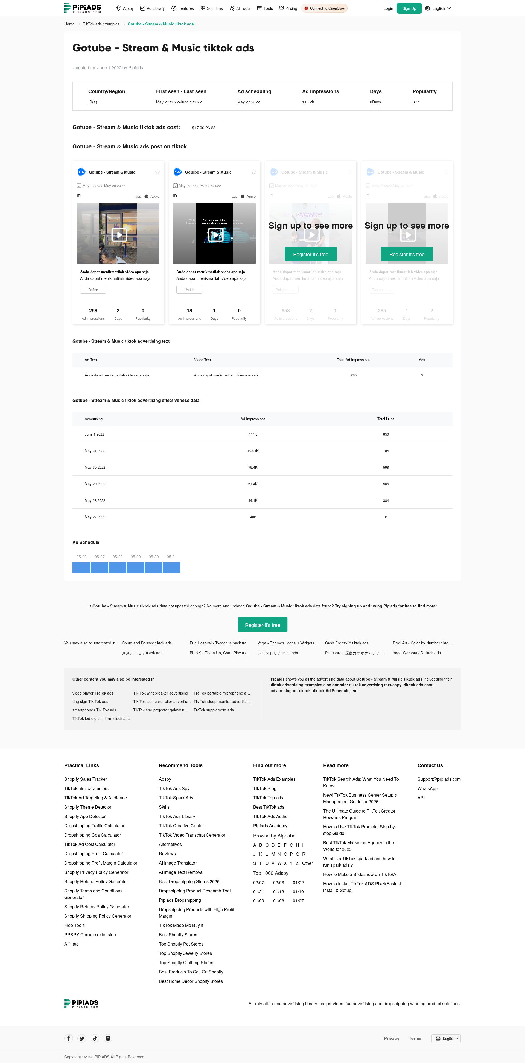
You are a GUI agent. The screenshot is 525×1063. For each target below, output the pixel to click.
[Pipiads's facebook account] (68, 1038)
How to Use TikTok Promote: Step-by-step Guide (359, 829)
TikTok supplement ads (214, 710)
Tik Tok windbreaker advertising (160, 693)
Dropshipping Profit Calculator (93, 853)
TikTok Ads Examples (274, 779)
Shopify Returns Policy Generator (96, 906)
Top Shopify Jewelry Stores (185, 953)
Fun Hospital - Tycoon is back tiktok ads (224, 643)
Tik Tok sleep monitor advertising (222, 701)
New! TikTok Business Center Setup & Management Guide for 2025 (360, 798)
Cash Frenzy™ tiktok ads (347, 643)
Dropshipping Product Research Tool (195, 891)
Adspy (165, 779)
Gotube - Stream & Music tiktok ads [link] (161, 24)
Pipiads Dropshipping (180, 900)
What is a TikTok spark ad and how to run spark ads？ (359, 861)
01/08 (278, 900)
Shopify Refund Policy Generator (96, 881)
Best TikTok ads (268, 807)
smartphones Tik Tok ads (94, 710)
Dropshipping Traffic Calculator (94, 825)
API (421, 797)
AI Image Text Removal (181, 872)
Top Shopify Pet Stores (181, 944)
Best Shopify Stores (178, 934)
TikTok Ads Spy (174, 788)
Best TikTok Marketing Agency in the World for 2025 (358, 845)
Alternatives (170, 844)
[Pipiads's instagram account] (108, 1038)
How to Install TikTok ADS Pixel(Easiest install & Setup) (362, 886)
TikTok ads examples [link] (102, 24)
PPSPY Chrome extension (90, 934)
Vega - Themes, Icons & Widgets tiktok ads (291, 643)
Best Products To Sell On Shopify (191, 972)
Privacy (391, 1038)
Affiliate (71, 944)
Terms (415, 1038)
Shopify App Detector (85, 816)
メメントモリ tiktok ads (142, 652)
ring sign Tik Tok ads (90, 701)
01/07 (298, 900)
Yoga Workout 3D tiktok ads (417, 652)
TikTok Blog (264, 788)
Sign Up (409, 8)
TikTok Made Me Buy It (181, 925)
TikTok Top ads (268, 797)
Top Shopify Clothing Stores (186, 962)
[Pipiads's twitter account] (81, 1038)
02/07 (258, 882)
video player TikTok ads (92, 693)
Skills (164, 807)
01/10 (298, 891)
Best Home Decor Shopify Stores (191, 981)
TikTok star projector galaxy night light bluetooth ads (163, 710)
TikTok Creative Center (181, 825)
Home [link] (70, 24)
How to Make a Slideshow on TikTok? (359, 874)
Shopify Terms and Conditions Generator (93, 894)
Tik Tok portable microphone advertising (224, 693)
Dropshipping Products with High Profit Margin (196, 912)
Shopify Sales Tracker (85, 779)
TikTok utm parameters (86, 788)
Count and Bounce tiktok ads (147, 643)
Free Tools (74, 925)
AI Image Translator (178, 863)
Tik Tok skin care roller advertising (162, 701)
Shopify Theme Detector (87, 807)
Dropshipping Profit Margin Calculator (100, 863)
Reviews (167, 853)
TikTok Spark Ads (176, 797)
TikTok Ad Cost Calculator (89, 844)
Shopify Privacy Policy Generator (96, 872)
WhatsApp (428, 788)
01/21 (258, 891)
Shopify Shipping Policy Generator (97, 916)
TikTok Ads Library (177, 816)
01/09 (258, 900)
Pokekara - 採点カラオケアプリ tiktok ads (359, 652)
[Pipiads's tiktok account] (95, 1038)
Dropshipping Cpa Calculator (92, 835)
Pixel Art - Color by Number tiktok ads (425, 643)
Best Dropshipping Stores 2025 (189, 881)
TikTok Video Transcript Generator (192, 835)
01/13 (278, 891)
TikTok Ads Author (271, 816)
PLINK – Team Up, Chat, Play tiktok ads (224, 652)
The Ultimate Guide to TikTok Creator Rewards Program (359, 814)
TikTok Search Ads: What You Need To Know (361, 782)
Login (388, 8)
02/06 (278, 882)
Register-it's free (310, 254)
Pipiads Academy (270, 825)
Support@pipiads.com (439, 779)
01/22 (298, 882)
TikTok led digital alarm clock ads (101, 718)
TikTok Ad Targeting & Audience (95, 797)
